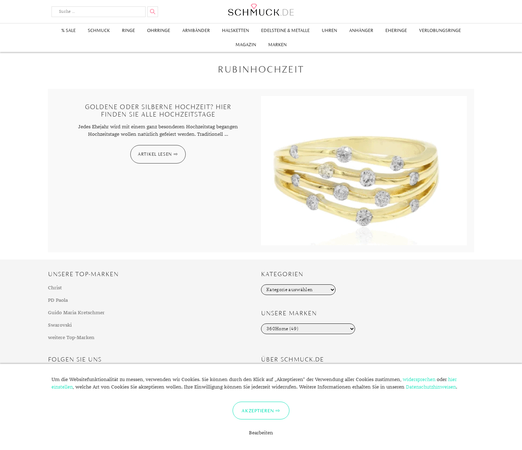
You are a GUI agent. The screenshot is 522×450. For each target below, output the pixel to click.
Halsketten (235, 30)
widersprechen (419, 379)
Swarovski (60, 325)
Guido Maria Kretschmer (76, 312)
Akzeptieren (257, 410)
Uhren (329, 30)
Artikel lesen (155, 154)
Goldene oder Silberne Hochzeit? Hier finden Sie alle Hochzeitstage (158, 110)
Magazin (245, 44)
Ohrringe (158, 30)
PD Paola (58, 300)
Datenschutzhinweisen (431, 387)
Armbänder (196, 30)
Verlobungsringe (440, 30)
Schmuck (99, 30)
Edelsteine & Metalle (285, 30)
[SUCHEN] (152, 11)
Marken (277, 44)
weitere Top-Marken (71, 337)
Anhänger (361, 30)
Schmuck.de (261, 10)
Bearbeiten (261, 432)
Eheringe (396, 30)
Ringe (128, 30)
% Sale (68, 30)
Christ (55, 287)
